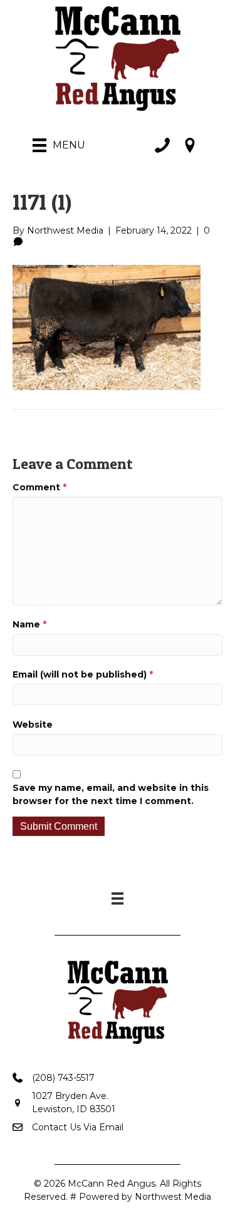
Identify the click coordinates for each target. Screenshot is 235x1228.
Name (29, 624)
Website (33, 724)
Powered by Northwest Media (145, 1196)
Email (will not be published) (83, 674)
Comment (39, 487)
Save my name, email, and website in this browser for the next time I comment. (111, 794)
